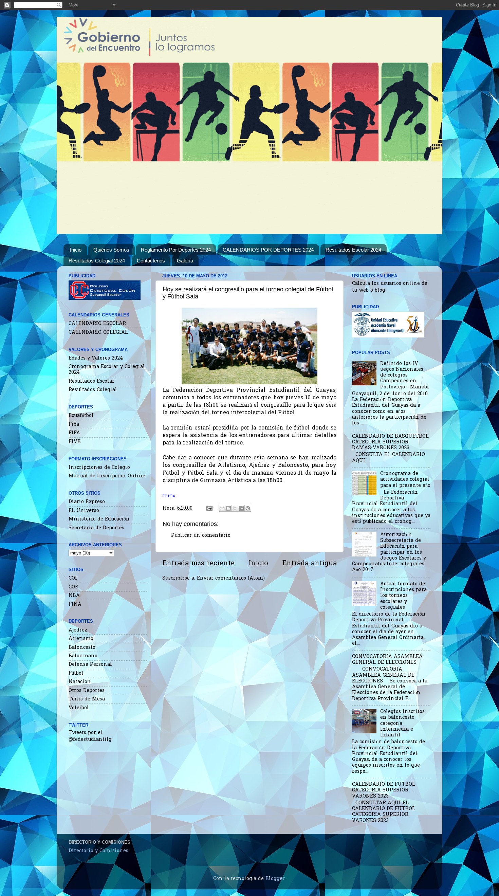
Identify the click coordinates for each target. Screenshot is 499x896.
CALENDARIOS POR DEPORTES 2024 (268, 250)
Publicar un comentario (200, 535)
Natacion (80, 681)
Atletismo (81, 638)
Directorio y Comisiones (98, 851)
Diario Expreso (87, 502)
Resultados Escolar (91, 381)
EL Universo (84, 510)
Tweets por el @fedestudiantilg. (91, 736)
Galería (185, 260)
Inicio (75, 250)
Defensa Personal (90, 664)
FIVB (75, 441)
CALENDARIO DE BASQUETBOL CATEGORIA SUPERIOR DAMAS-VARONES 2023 (390, 442)
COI (73, 578)
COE (73, 587)
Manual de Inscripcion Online (107, 476)
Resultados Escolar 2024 (353, 250)
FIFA (74, 433)
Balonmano (83, 656)
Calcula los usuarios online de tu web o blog (389, 287)
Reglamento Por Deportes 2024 (176, 250)
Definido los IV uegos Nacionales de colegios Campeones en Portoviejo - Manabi (404, 375)
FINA (75, 604)
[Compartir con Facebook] (241, 508)
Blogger (275, 878)
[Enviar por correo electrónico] (222, 508)
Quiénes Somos (111, 250)
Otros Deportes (87, 690)
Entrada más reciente (198, 564)
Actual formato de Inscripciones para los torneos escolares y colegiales (403, 596)
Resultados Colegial (93, 390)
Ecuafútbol (81, 415)
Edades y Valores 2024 (96, 358)
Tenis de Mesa (87, 699)
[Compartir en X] (235, 508)
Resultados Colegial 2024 (97, 260)
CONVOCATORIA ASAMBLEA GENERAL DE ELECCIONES (387, 659)
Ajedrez (78, 630)
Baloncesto (82, 647)
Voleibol (79, 708)
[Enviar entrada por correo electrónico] (209, 508)
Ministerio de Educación (99, 519)
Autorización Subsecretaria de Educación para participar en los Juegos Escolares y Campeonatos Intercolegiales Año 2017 (389, 552)
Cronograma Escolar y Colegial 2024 (107, 369)
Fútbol (76, 673)
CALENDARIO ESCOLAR (97, 323)
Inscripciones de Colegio (99, 467)
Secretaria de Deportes (96, 528)
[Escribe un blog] (228, 508)
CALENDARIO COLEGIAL (98, 332)
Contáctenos (151, 260)
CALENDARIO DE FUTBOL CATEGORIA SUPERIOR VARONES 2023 (383, 790)
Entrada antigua (309, 564)
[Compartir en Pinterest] (247, 508)
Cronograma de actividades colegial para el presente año (405, 479)
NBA (74, 595)
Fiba (74, 424)
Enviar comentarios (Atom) (231, 578)
